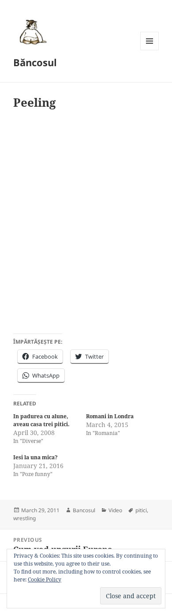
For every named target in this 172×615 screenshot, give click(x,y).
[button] (31, 31)
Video (115, 510)
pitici (141, 510)
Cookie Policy (44, 579)
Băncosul (35, 62)
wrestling (24, 518)
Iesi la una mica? (35, 457)
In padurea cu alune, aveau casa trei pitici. (41, 420)
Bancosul (84, 510)
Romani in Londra (110, 416)
